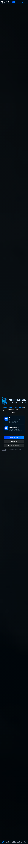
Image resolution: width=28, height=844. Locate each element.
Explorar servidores (14, 437)
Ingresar (23, 2)
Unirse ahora (14, 441)
